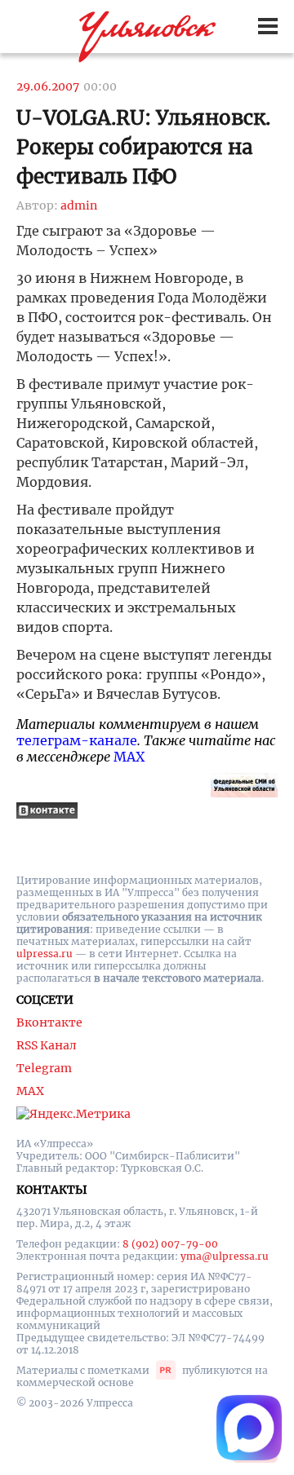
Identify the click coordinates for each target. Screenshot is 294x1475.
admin (78, 205)
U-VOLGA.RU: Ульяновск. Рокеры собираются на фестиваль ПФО (143, 147)
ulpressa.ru (44, 953)
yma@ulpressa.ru (224, 1256)
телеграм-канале (76, 740)
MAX (129, 757)
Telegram (44, 1068)
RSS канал (46, 1045)
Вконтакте (49, 1022)
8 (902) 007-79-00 (170, 1244)
